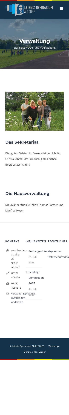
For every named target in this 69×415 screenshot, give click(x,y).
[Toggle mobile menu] (62, 17)
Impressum (55, 255)
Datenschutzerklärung (56, 260)
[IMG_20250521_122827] (34, 96)
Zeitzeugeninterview (35, 255)
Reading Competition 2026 (35, 281)
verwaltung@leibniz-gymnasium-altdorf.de (16, 301)
